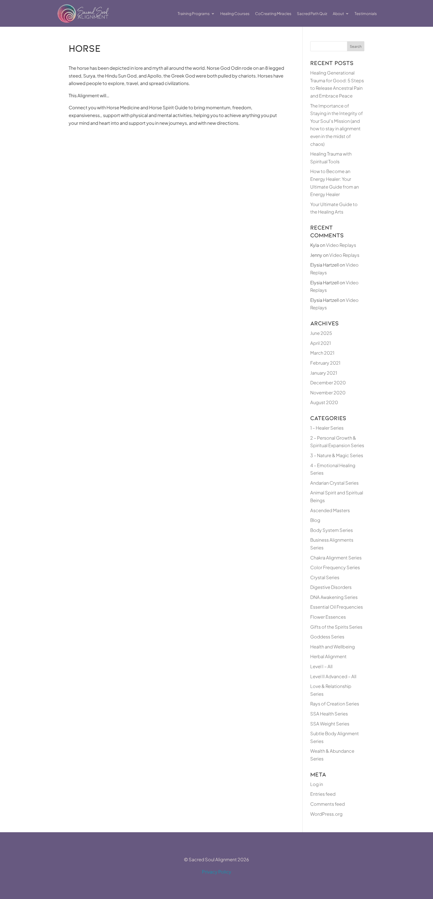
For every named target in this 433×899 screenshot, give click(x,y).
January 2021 (323, 373)
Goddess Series (327, 636)
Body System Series (331, 530)
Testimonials (366, 13)
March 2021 (322, 353)
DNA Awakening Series (334, 597)
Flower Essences (328, 617)
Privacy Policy (216, 871)
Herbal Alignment (328, 656)
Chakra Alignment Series (336, 557)
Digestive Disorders (331, 587)
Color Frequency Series (335, 567)
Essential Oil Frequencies (336, 607)
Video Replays (341, 245)
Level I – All (321, 666)
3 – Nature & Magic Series (336, 455)
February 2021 (325, 363)
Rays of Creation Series (334, 703)
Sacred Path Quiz (312, 13)
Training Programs (194, 13)
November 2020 (328, 392)
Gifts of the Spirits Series (336, 627)
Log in (316, 784)
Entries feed (323, 794)
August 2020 (324, 402)
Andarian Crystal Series (334, 483)
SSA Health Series (329, 713)
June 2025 (321, 333)
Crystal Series (324, 577)
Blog (315, 520)
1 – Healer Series (327, 428)
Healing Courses (235, 13)
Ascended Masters (330, 510)
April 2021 (320, 343)
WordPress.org (326, 814)
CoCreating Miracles (273, 13)
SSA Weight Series (329, 723)
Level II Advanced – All (333, 676)
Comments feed (327, 804)
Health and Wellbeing (332, 646)
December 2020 (328, 382)
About (338, 13)
